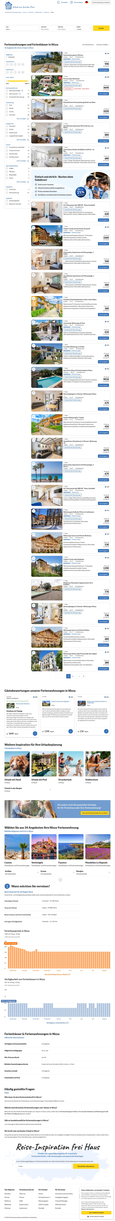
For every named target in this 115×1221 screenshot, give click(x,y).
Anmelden (64, 2)
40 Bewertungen (76, 232)
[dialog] (96, 1203)
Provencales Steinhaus (71, 79)
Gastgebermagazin (61, 1197)
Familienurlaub (19, 157)
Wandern (19, 171)
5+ (23, 64)
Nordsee (7, 1194)
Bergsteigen (19, 175)
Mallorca (7, 1201)
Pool (19, 105)
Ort (7, 27)
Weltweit (7, 1204)
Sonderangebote (19, 200)
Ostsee (6, 1197)
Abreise (60, 27)
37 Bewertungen (76, 155)
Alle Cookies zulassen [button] (96, 1212)
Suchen (101, 28)
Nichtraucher (19, 132)
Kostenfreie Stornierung (19, 97)
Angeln (19, 168)
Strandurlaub (19, 154)
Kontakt (41, 1208)
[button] (96, 1216)
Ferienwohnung (19, 192)
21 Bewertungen (76, 657)
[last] (83, 676)
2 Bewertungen (75, 59)
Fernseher (19, 115)
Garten (19, 111)
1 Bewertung (75, 82)
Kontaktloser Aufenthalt (19, 147)
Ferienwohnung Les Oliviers (73, 55)
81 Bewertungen (76, 350)
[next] (79, 676)
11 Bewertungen (76, 327)
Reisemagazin (43, 1201)
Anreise (43, 27)
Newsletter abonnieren (86, 1166)
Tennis (19, 178)
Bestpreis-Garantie (19, 204)
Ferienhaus (19, 189)
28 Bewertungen (76, 563)
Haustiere (19, 126)
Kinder (19, 129)
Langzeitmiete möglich (19, 136)
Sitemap (7, 1208)
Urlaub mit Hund (19, 150)
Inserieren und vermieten (64, 1194)
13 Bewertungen (76, 539)
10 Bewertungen (76, 374)
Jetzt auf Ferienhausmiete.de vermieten (95, 813)
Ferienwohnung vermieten (101, 2)
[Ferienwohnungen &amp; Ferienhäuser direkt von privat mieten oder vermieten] (19, 7)
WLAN (19, 108)
